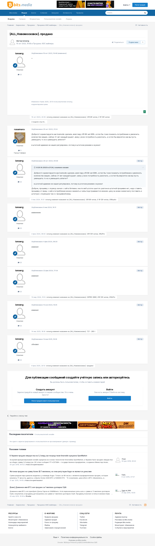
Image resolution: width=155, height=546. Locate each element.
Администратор (121, 517)
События (43, 13)
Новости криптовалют (34, 464)
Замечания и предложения (55, 528)
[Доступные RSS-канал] (145, 505)
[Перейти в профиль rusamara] (19, 137)
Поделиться (118, 42)
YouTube (83, 528)
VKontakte (83, 522)
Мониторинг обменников (18, 520)
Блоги (33, 13)
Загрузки (55, 13)
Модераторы (35, 19)
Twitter (82, 517)
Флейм (28, 496)
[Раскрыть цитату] (35, 167)
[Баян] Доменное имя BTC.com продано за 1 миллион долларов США (38, 487)
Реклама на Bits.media (123, 520)
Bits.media (13, 13)
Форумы (11, 19)
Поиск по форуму (51, 522)
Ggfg (123, 475)
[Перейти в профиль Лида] (118, 460)
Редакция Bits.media (122, 522)
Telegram (83, 525)
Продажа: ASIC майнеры (43, 43)
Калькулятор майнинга (17, 525)
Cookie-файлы (96, 537)
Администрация (51, 520)
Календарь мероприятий (18, 522)
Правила (79, 13)
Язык (55, 537)
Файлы (47, 525)
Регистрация (140, 5)
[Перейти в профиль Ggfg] (118, 476)
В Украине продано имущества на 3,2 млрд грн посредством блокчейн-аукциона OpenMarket (48, 456)
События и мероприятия (124, 528)
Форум (24, 13)
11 (20, 150)
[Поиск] (145, 13)
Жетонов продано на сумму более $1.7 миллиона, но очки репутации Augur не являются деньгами (51, 471)
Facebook (83, 520)
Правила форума (51, 517)
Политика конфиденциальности (74, 537)
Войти (126, 5)
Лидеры (69, 19)
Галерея (22, 19)
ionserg (25, 41)
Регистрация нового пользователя (45, 401)
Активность (67, 13)
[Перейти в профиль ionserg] (12, 42)
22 (20, 74)
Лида (124, 459)
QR (96, 542)
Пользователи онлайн (52, 19)
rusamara (19, 129)
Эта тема (136, 13)
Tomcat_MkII (126, 490)
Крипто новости (14, 517)
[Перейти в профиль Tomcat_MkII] (118, 491)
